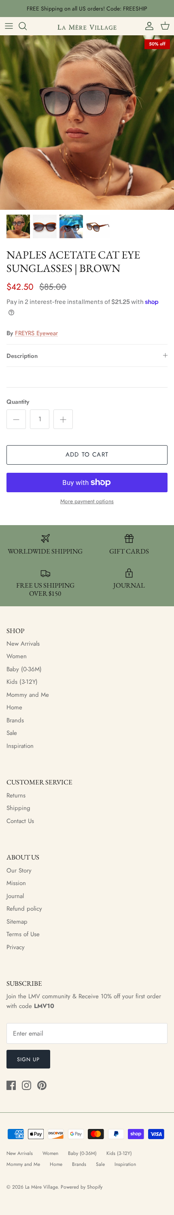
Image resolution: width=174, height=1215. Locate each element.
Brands (15, 720)
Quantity (17, 402)
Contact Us (20, 820)
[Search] (27, 26)
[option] (87, 122)
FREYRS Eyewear (36, 333)
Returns (15, 795)
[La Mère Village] (87, 26)
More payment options (87, 501)
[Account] (147, 26)
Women (16, 656)
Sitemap (17, 921)
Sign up (28, 1059)
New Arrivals (23, 643)
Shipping (18, 808)
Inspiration (20, 745)
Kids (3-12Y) (22, 681)
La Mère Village (41, 1187)
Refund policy (24, 908)
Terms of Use (23, 934)
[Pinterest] (42, 1085)
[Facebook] (11, 1085)
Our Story (19, 870)
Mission (16, 883)
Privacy (15, 947)
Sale (11, 732)
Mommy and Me (27, 694)
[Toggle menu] (9, 26)
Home (14, 707)
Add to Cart (87, 454)
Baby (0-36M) (24, 669)
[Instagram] (26, 1085)
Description (22, 355)
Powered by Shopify (81, 1187)
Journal (15, 896)
